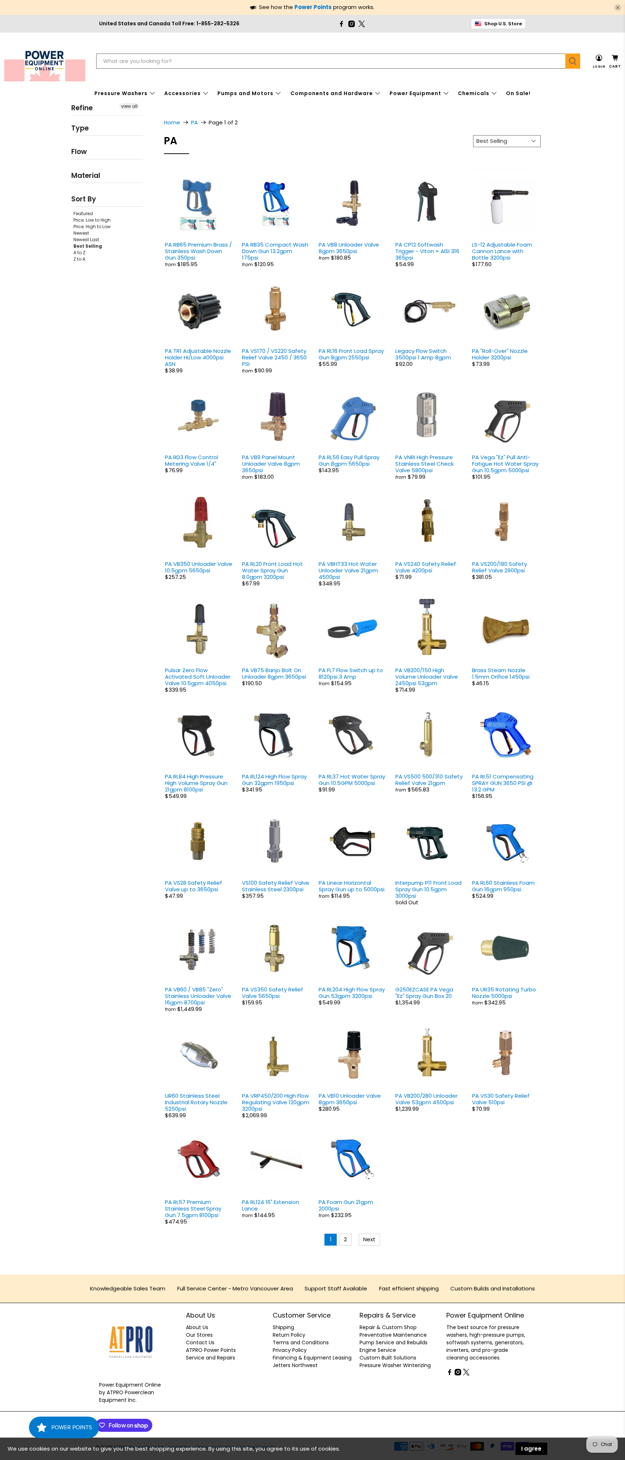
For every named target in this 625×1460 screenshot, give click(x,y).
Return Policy (289, 1335)
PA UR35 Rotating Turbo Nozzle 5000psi (504, 993)
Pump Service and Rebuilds (394, 1342)
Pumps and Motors (245, 93)
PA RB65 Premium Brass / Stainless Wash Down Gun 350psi (198, 251)
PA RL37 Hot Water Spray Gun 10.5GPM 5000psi (352, 780)
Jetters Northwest (295, 1365)
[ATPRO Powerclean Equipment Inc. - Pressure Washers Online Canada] (44, 61)
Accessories (182, 93)
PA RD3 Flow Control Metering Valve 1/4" (191, 460)
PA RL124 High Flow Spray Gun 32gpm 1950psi (274, 780)
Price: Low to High (92, 220)
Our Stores (199, 1335)
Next (369, 1239)
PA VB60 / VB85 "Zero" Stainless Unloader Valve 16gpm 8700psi (198, 996)
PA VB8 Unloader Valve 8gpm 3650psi (349, 248)
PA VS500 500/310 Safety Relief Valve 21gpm (429, 780)
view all (129, 106)
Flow (79, 152)
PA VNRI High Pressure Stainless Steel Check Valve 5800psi (424, 463)
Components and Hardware (331, 93)
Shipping (283, 1327)
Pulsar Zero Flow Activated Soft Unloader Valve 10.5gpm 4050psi (197, 676)
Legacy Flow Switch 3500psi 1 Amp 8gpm (423, 354)
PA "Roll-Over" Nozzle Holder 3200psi (500, 354)
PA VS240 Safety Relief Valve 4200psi (425, 567)
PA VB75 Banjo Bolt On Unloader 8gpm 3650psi (274, 673)
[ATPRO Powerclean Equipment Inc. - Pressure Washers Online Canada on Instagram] (351, 24)
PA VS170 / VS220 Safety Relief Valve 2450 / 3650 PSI (274, 357)
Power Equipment (415, 93)
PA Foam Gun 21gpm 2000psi (346, 1205)
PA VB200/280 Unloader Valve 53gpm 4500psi (426, 1099)
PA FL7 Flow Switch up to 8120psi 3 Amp (351, 673)
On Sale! (518, 93)
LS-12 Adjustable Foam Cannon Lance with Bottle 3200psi (502, 251)
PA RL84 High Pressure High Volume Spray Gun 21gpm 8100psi (196, 783)
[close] (617, 7)
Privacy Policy (290, 1350)
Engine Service (378, 1350)
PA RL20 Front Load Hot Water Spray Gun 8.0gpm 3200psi (272, 570)
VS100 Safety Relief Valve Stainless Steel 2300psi (275, 886)
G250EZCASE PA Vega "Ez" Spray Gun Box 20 (424, 993)
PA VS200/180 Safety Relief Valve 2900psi (499, 567)
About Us (197, 1327)
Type (80, 128)
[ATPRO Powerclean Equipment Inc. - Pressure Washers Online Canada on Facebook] (341, 24)
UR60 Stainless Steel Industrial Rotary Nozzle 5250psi (196, 1102)
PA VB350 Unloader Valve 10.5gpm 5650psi (198, 567)
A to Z (79, 252)
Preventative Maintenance (393, 1335)
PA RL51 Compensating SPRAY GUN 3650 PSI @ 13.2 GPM (502, 783)
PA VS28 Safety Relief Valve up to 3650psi (193, 886)
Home (172, 122)
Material (85, 175)
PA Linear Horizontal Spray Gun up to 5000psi (351, 886)
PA (194, 122)
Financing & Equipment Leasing (312, 1357)
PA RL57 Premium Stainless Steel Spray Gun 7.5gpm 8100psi (193, 1208)
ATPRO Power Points (211, 1350)
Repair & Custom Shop (388, 1327)
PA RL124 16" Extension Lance (270, 1205)
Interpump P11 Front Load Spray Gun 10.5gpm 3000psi (428, 889)
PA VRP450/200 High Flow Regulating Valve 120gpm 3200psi (275, 1102)
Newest (81, 233)
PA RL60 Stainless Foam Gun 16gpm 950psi (503, 886)
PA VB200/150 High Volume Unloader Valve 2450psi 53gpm (426, 676)
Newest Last (86, 239)
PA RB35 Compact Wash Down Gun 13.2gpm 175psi (275, 251)
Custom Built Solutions (388, 1357)
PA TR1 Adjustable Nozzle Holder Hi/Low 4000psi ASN (198, 357)
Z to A (79, 259)
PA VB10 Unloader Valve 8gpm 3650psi (350, 1099)
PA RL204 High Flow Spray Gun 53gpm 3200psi (352, 993)
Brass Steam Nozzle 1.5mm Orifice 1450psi (501, 673)
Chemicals (473, 93)
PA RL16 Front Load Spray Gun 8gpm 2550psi (351, 354)
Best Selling (87, 246)
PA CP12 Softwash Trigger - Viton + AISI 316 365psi (427, 251)
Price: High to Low (92, 226)
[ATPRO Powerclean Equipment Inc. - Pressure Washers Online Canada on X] (361, 24)
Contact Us (200, 1342)
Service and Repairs (210, 1357)
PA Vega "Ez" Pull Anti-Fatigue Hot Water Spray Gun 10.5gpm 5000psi (505, 463)
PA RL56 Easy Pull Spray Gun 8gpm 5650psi (349, 460)
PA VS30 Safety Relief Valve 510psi (501, 1099)
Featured (83, 213)
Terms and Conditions (301, 1342)
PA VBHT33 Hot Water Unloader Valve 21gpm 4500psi (348, 570)
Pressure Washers (121, 93)
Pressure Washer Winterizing (395, 1365)
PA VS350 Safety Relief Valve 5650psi (272, 993)
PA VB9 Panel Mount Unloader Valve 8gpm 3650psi (271, 463)
